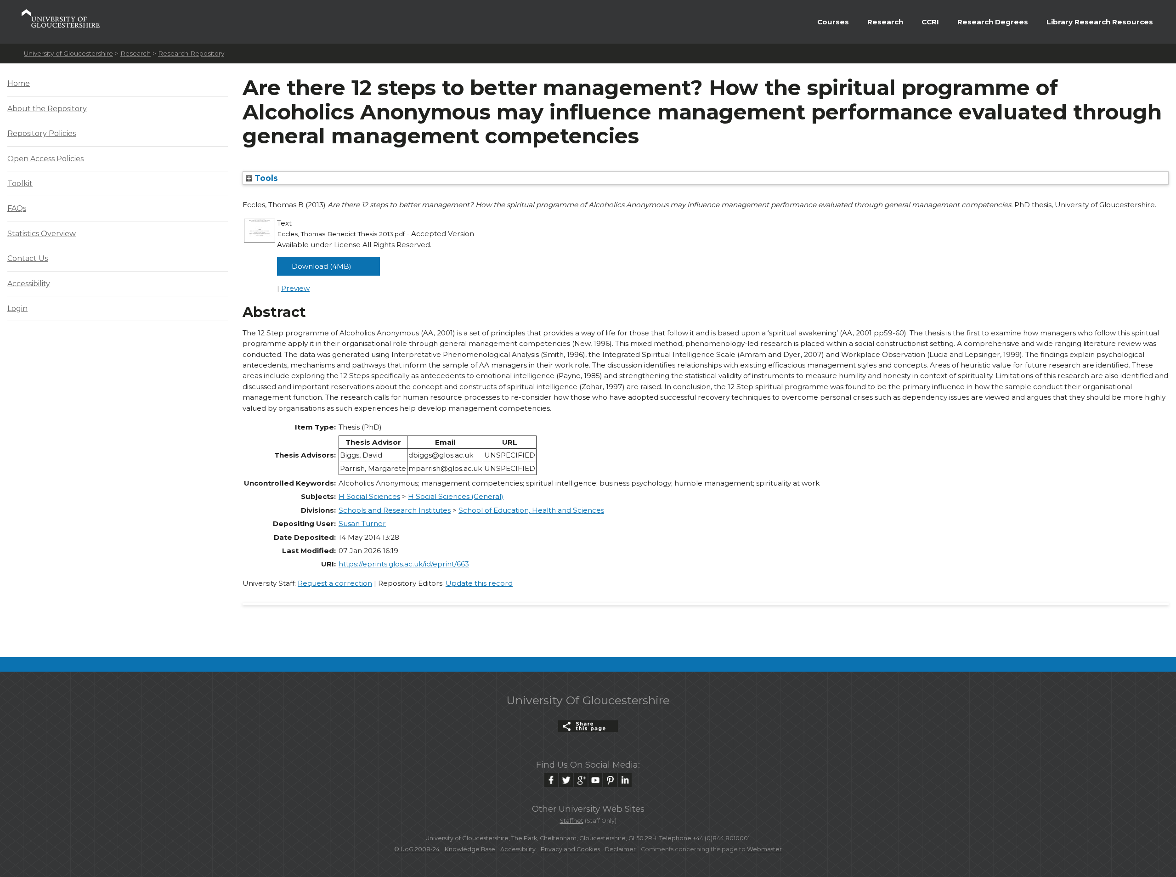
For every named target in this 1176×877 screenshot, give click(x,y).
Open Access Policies (45, 158)
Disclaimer (620, 849)
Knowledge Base (470, 849)
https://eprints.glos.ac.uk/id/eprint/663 (404, 564)
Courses (833, 21)
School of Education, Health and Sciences (531, 510)
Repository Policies (41, 133)
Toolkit (20, 183)
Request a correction (335, 583)
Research (885, 21)
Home (18, 83)
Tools (265, 178)
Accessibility (28, 283)
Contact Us (27, 258)
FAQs (16, 208)
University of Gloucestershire (68, 53)
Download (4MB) (321, 266)
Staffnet (571, 820)
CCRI (930, 21)
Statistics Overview (41, 233)
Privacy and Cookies (570, 849)
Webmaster (764, 849)
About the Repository (47, 108)
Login (17, 308)
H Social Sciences (369, 496)
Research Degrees (992, 21)
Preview (295, 288)
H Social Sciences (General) (455, 496)
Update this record (479, 583)
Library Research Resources (1099, 21)
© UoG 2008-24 (417, 849)
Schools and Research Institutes (395, 510)
